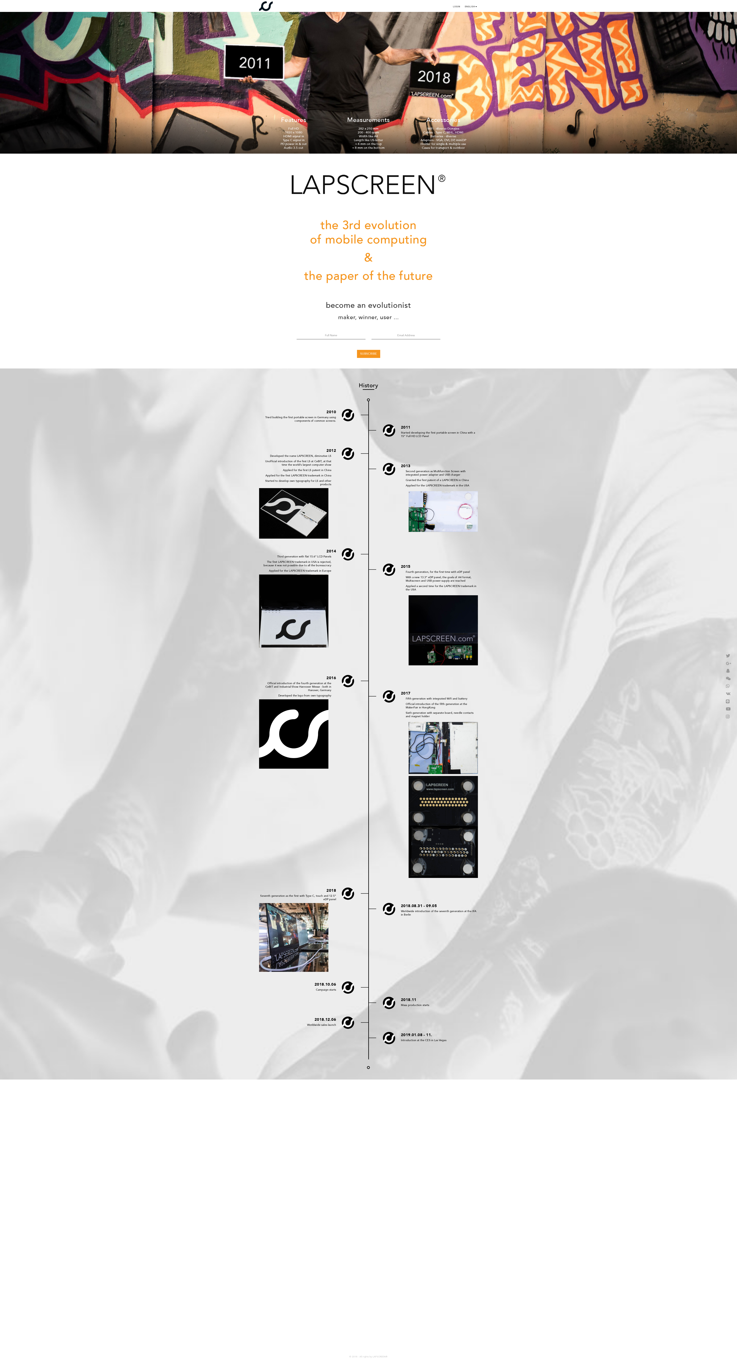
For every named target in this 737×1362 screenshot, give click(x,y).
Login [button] (456, 6)
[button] (471, 6)
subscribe (368, 353)
